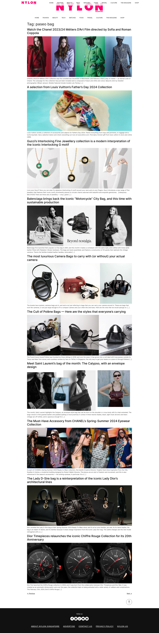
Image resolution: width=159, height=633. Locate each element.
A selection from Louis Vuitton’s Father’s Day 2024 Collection (69, 87)
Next (129, 593)
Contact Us (85, 626)
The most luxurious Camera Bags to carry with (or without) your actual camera (76, 258)
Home (37, 17)
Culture (99, 17)
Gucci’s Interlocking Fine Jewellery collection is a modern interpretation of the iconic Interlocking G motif (78, 142)
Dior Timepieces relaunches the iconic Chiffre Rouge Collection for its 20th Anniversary (79, 537)
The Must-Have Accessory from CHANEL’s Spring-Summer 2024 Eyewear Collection (78, 422)
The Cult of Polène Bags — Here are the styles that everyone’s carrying (76, 311)
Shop (122, 17)
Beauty (55, 17)
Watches (72, 17)
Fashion (46, 17)
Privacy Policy (105, 626)
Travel (89, 17)
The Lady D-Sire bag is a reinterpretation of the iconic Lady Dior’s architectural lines (72, 480)
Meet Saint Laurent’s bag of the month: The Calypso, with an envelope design (76, 365)
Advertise (69, 626)
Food (82, 17)
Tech (63, 17)
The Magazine (111, 17)
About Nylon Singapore (45, 626)
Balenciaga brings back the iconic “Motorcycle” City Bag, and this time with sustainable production (79, 200)
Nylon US (122, 626)
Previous (31, 593)
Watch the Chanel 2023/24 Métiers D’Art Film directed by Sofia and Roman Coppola (79, 31)
